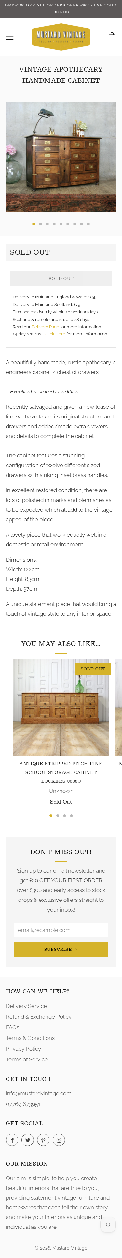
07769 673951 (23, 1104)
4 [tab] (71, 815)
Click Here (55, 334)
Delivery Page (45, 326)
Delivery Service (26, 1006)
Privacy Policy (23, 1049)
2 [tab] (57, 815)
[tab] (33, 224)
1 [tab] (50, 815)
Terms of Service (27, 1059)
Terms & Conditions (30, 1038)
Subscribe (58, 949)
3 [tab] (64, 815)
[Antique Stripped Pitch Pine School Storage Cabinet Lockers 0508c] (61, 707)
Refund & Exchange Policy (39, 1016)
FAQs (12, 1027)
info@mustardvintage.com (39, 1093)
